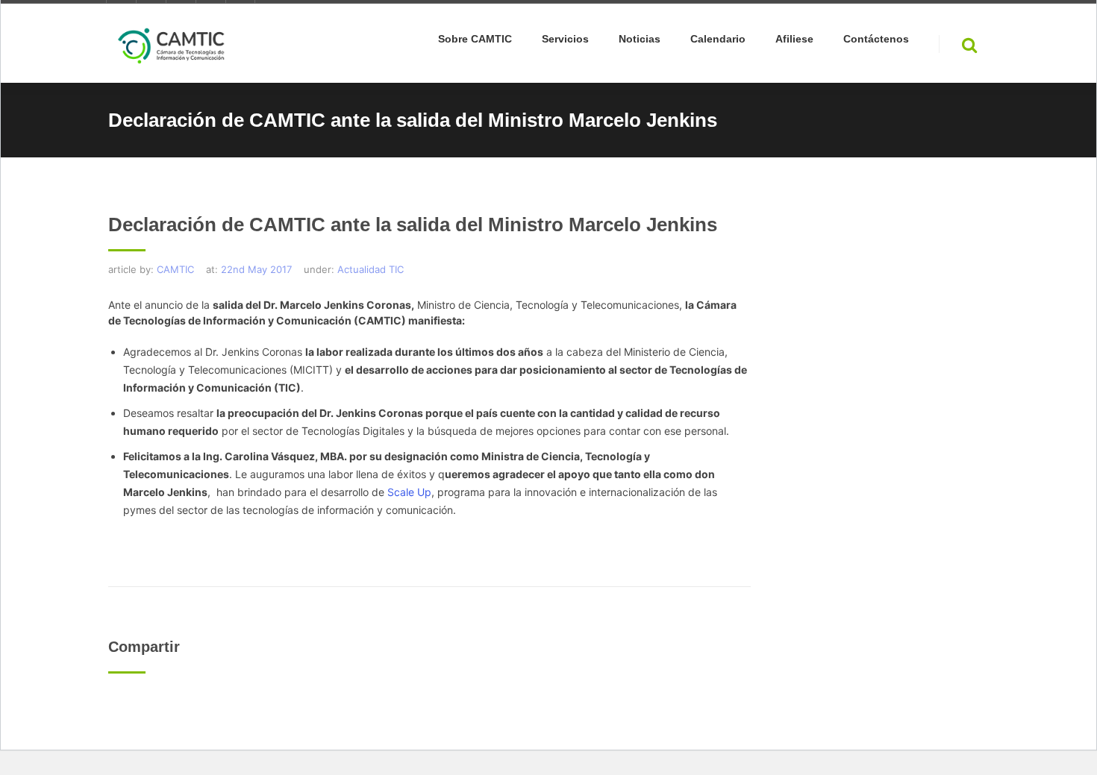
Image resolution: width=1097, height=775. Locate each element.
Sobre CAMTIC (475, 39)
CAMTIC (175, 269)
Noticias (639, 39)
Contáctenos (876, 39)
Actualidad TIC (370, 269)
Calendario (718, 39)
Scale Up (409, 492)
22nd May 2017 (256, 269)
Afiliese (794, 39)
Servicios (565, 39)
